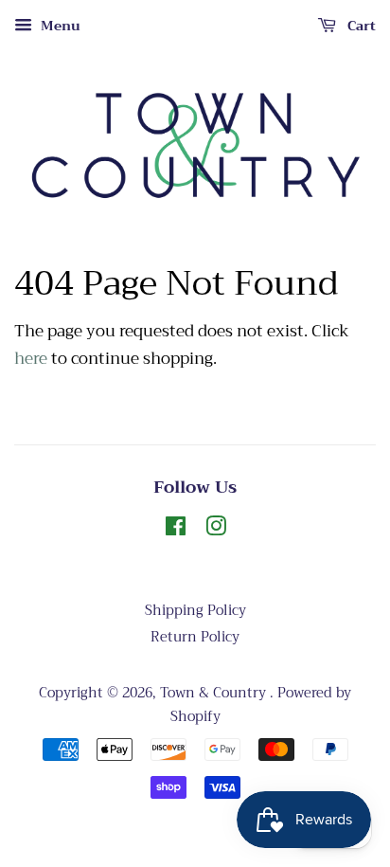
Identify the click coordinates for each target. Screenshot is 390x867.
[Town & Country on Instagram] (215, 530)
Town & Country (215, 693)
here (30, 358)
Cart (360, 25)
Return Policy (195, 637)
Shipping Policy (195, 611)
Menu (58, 25)
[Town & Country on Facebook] (175, 530)
